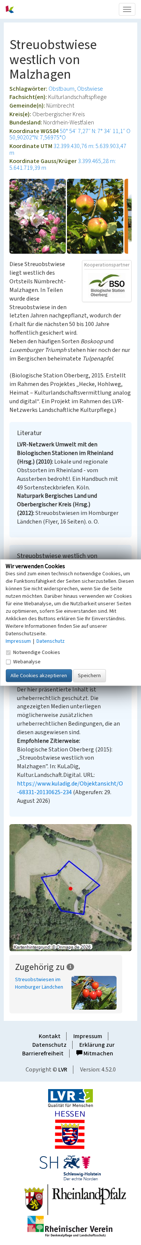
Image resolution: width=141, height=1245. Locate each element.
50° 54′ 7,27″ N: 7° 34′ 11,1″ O (95, 131)
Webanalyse (27, 661)
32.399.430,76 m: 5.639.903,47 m (67, 149)
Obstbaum (61, 89)
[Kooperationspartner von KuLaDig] (106, 285)
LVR (62, 1069)
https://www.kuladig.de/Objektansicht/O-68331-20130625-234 (70, 788)
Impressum (87, 1036)
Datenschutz (49, 1045)
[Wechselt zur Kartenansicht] (70, 888)
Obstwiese (90, 89)
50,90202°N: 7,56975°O (37, 137)
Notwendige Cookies (36, 652)
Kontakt (50, 1036)
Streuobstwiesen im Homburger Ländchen (39, 983)
